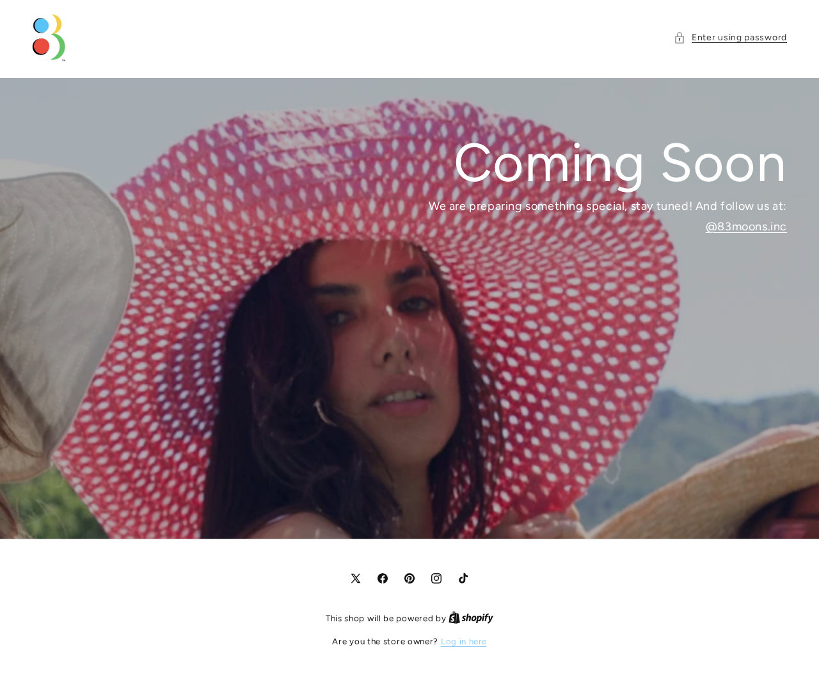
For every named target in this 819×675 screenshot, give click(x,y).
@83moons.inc (746, 226)
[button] (730, 37)
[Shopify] (471, 618)
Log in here (464, 641)
